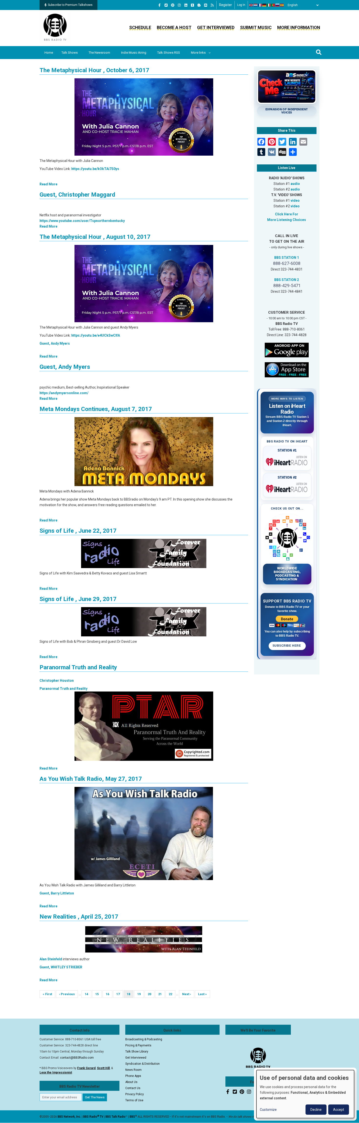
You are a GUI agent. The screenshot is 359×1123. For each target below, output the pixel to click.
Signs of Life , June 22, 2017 (78, 530)
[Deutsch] (264, 5)
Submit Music (256, 27)
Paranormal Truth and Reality (78, 667)
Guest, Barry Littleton (57, 893)
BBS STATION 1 (286, 258)
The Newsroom (99, 52)
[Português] (273, 5)
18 (130, 995)
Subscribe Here (287, 645)
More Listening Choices (286, 220)
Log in (241, 5)
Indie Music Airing (133, 52)
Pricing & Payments (138, 1045)
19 (140, 994)
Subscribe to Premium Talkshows (70, 5)
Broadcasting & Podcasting (143, 1039)
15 (98, 994)
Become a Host (174, 27)
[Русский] (277, 5)
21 (161, 994)
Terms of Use (134, 1100)
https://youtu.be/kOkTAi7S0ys (95, 169)
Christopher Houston (57, 680)
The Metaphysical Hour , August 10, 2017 (95, 236)
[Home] (55, 28)
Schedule (140, 27)
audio (295, 184)
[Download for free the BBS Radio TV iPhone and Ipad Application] (287, 369)
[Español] (282, 5)
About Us (131, 1082)
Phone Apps (133, 1076)
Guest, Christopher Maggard (77, 194)
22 (172, 994)
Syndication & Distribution (142, 1063)
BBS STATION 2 (286, 280)
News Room (133, 1070)
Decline (316, 1110)
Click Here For (286, 214)
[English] (251, 5)
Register (225, 5)
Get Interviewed (215, 27)
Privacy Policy (134, 1094)
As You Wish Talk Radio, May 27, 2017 (91, 778)
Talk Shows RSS (168, 52)
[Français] (260, 5)
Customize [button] (268, 1110)
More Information (298, 27)
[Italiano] (269, 5)
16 (109, 994)
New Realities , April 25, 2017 (79, 916)
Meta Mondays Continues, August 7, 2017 (96, 409)
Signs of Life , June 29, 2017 (78, 599)
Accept (338, 1110)
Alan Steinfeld (51, 959)
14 (88, 994)
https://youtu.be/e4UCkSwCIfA (95, 335)
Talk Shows (70, 52)
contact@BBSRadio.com (77, 1057)
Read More (48, 184)
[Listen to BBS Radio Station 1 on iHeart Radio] (287, 461)
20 (151, 994)
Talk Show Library (136, 1051)
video (295, 200)
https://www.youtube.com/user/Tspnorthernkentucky (82, 221)
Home (48, 52)
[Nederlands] (255, 5)
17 (119, 994)
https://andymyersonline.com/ (64, 393)
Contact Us (132, 1088)
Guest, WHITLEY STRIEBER (61, 967)
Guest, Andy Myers (55, 343)
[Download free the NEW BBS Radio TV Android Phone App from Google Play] (287, 349)
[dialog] (305, 1094)
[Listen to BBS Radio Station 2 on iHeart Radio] (287, 487)
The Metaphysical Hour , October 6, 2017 (94, 70)
